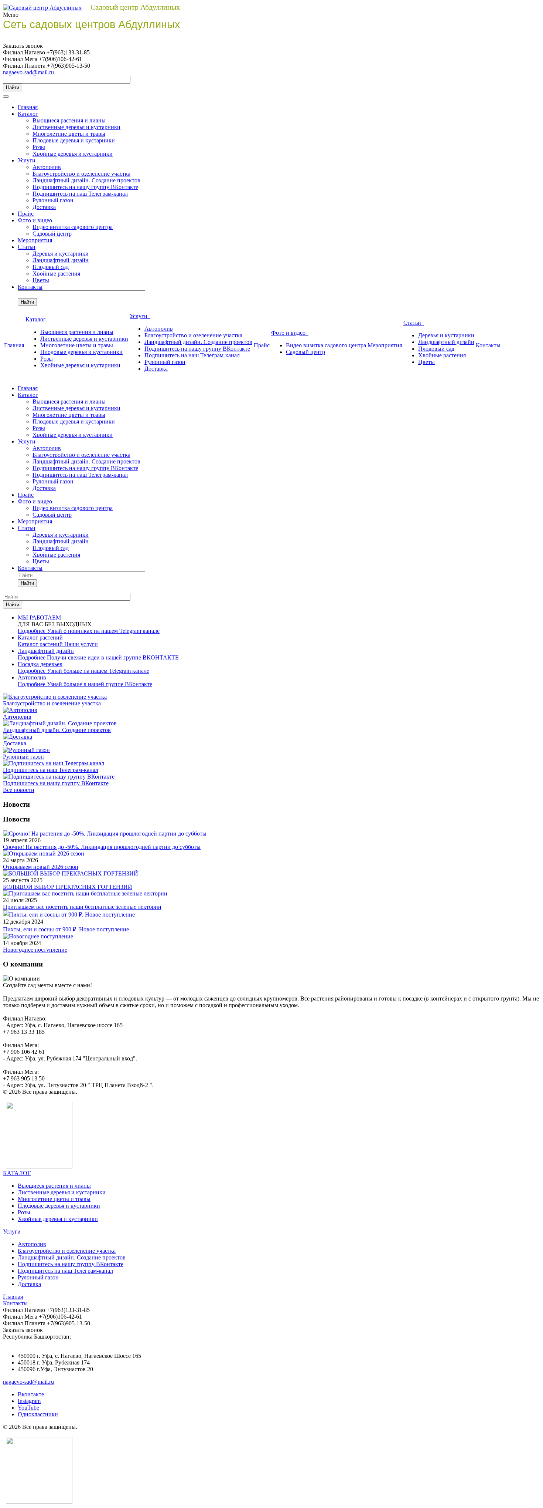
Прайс (26, 213)
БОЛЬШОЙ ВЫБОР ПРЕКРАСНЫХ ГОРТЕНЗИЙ (67, 887)
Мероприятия (35, 240)
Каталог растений (41, 644)
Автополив (47, 167)
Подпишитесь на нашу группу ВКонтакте (85, 187)
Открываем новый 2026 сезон (40, 867)
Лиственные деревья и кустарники (76, 127)
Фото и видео (35, 220)
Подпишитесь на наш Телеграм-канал (80, 193)
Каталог (28, 114)
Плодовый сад (51, 267)
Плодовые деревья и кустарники (74, 140)
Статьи (26, 247)
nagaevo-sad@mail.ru (28, 72)
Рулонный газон (53, 200)
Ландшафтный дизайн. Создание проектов (86, 180)
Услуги (26, 160)
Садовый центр (52, 233)
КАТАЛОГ (17, 1173)
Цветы (41, 280)
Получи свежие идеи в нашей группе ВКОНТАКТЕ (113, 657)
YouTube (28, 1407)
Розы (39, 147)
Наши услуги (81, 644)
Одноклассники (38, 1414)
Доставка (44, 207)
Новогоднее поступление (35, 950)
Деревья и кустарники (61, 253)
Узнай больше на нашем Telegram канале (98, 671)
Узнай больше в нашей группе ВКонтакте (99, 684)
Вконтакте (31, 1394)
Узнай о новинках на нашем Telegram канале (103, 631)
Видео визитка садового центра (73, 227)
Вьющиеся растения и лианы (69, 120)
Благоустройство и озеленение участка (81, 174)
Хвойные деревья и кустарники (73, 154)
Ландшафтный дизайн (61, 260)
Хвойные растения (56, 273)
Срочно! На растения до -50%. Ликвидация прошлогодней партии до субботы (102, 847)
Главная (28, 107)
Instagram (29, 1401)
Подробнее (32, 631)
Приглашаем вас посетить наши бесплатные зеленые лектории (82, 907)
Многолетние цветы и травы (69, 134)
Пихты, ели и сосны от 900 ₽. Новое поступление (66, 929)
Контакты (30, 287)
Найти (12, 87)
